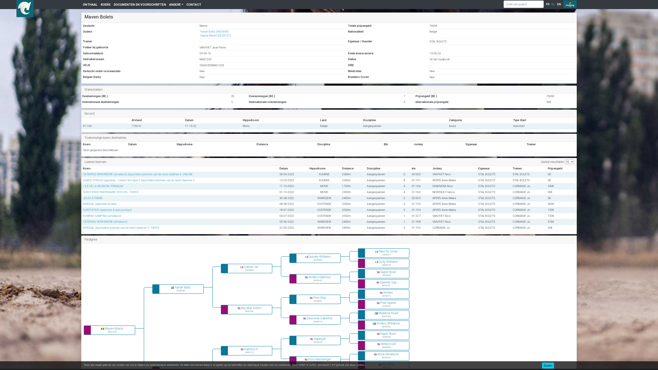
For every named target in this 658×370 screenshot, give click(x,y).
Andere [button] (175, 4)
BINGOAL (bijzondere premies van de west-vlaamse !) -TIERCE (121, 227)
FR (548, 4)
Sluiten (548, 365)
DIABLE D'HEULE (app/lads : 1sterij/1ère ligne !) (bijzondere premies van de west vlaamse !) (138, 180)
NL (553, 4)
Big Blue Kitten (251, 308)
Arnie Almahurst (388, 354)
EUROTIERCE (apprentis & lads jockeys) (107, 210)
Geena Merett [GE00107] (215, 35)
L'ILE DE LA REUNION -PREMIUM (103, 186)
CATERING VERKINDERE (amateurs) (105, 221)
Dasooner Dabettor (320, 318)
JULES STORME (92, 198)
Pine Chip (319, 297)
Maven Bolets (114, 328)
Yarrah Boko (182, 287)
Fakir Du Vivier (388, 251)
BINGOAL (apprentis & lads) (100, 204)
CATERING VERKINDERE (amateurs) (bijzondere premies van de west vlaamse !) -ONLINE (138, 174)
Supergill (320, 339)
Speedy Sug (388, 282)
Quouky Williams (320, 256)
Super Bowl (388, 272)
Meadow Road (388, 313)
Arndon (388, 292)
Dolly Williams (388, 261)
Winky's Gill (388, 344)
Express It (251, 349)
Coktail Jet (251, 267)
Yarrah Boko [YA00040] (214, 31)
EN (559, 4)
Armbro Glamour (320, 277)
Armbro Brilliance (388, 323)
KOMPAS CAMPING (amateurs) (102, 216)
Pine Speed (388, 303)
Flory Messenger (319, 359)
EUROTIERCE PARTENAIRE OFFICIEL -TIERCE (111, 192)
